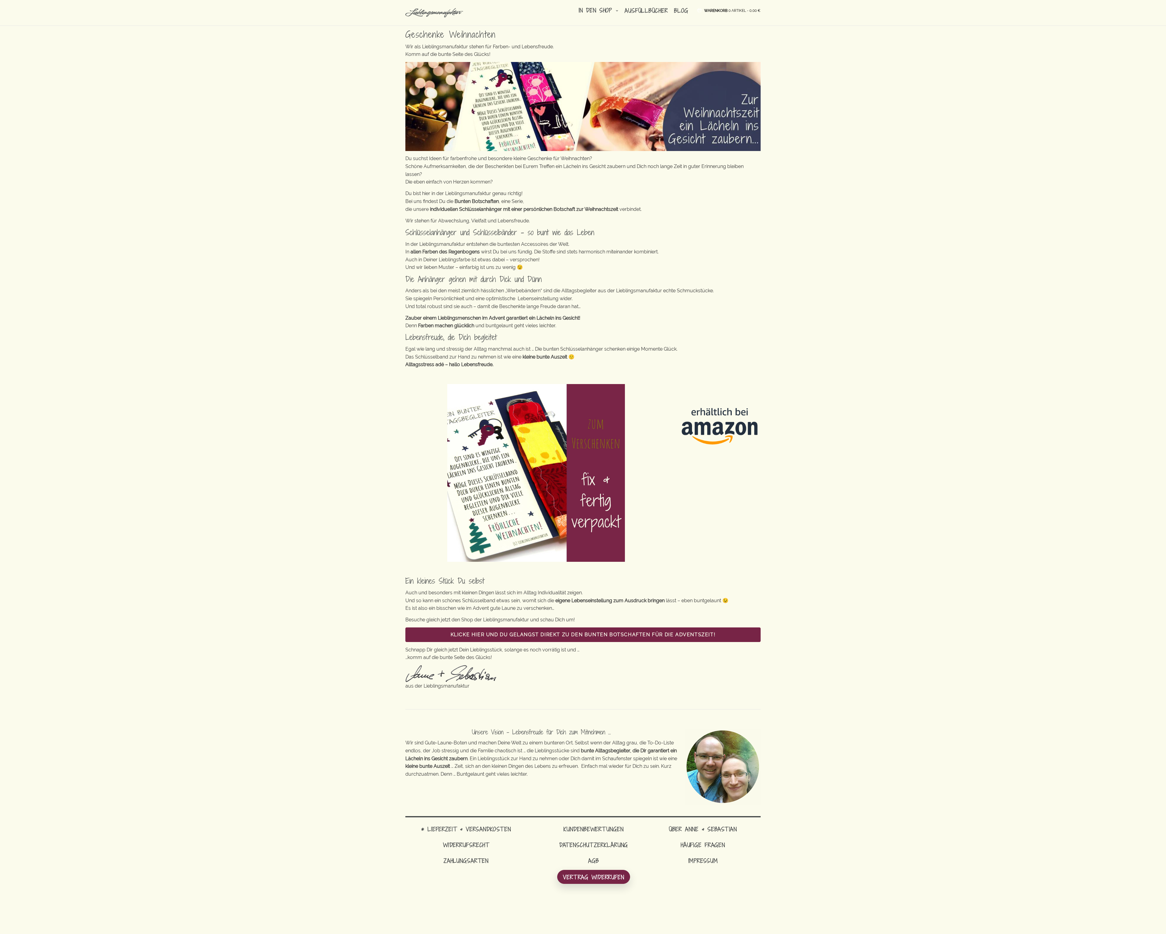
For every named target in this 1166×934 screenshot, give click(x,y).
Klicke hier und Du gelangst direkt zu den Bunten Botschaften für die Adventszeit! (583, 634)
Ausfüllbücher (646, 10)
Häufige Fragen (703, 845)
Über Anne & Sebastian (703, 829)
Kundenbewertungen (593, 829)
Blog (681, 10)
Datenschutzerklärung (593, 845)
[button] (732, 10)
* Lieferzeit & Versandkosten (466, 829)
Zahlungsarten (466, 861)
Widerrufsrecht (466, 845)
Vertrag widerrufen (593, 877)
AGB (593, 861)
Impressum (703, 861)
